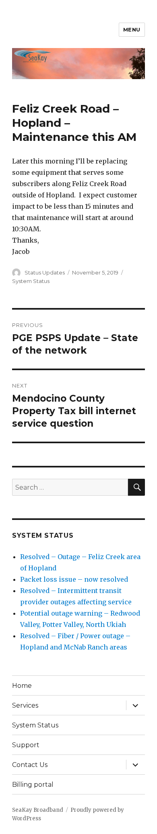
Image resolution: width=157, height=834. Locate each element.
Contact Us (30, 765)
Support (25, 745)
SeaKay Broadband (37, 810)
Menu (131, 29)
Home (22, 685)
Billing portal (33, 784)
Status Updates (45, 272)
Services (25, 705)
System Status (31, 281)
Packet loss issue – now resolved (74, 579)
